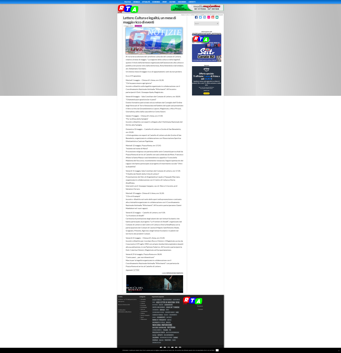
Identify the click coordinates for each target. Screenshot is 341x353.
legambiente (161, 317)
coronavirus (155, 309)
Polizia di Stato (158, 332)
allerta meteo (176, 299)
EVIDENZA (144, 307)
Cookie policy (121, 310)
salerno (155, 337)
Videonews (182, 2)
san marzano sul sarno (166, 337)
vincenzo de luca (156, 342)
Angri (153, 302)
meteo (169, 320)
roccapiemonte (169, 335)
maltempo (169, 317)
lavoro (154, 317)
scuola (155, 340)
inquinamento (173, 315)
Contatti (192, 2)
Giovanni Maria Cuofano (158, 312)
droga (162, 310)
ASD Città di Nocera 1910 (167, 302)
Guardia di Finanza (157, 315)
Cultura (172, 2)
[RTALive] (130, 9)
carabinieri (168, 305)
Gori (177, 312)
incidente (166, 314)
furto (167, 309)
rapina (154, 335)
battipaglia (155, 304)
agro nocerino (167, 299)
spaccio (161, 340)
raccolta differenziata (172, 332)
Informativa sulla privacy (124, 312)
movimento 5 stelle (158, 322)
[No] (339, 350)
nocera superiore (159, 327)
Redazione (200, 306)
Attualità (146, 2)
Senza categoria (145, 315)
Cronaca (136, 2)
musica (168, 322)
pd (170, 330)
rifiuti (160, 335)
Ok (217, 350)
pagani (165, 330)
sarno (175, 337)
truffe (174, 340)
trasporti (168, 340)
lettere (136, 270)
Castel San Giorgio (158, 307)
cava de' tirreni (172, 307)
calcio (161, 305)
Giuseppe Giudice (169, 312)
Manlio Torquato (159, 320)
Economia (156, 2)
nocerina (171, 327)
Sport (164, 2)
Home (182, 15)
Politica (127, 2)
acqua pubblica (157, 300)
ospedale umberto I (157, 330)
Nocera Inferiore (162, 325)
